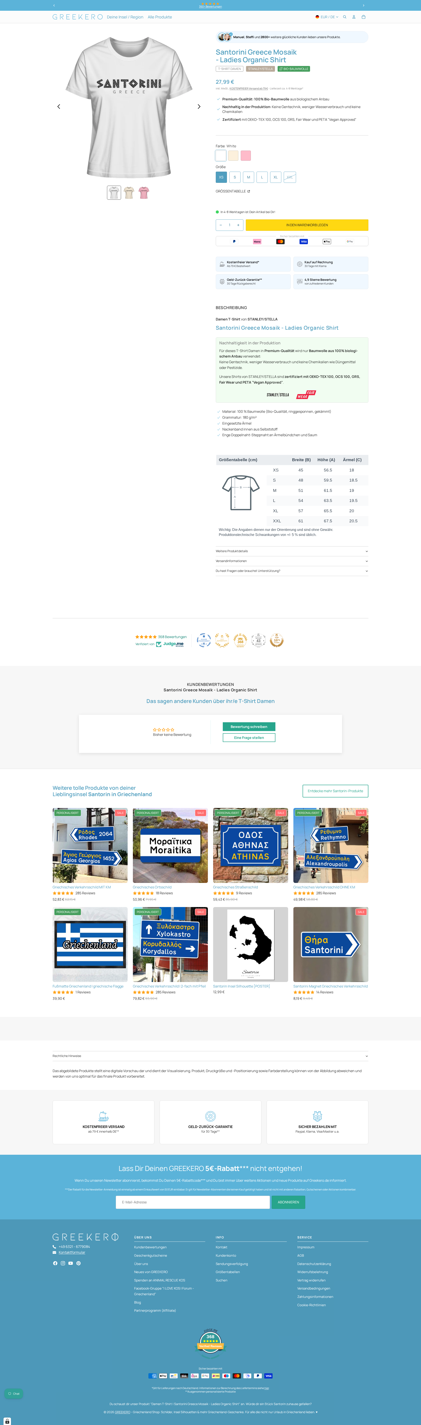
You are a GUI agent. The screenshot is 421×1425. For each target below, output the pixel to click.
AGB (300, 1255)
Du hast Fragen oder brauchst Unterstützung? (248, 571)
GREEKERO (122, 1412)
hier (266, 1388)
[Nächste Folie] (363, 5)
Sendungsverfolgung (232, 1263)
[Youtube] (70, 1263)
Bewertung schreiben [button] (249, 726)
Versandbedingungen (313, 1288)
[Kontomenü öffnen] (354, 17)
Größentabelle (231, 191)
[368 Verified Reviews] (210, 1361)
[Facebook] (55, 1263)
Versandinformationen (231, 561)
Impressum (305, 1247)
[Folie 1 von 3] (114, 192)
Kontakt (221, 1247)
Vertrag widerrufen (311, 1280)
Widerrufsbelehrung (312, 1272)
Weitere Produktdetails (232, 551)
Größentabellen (228, 1272)
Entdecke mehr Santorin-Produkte (335, 790)
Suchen (221, 1280)
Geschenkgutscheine (150, 1255)
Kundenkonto (226, 1255)
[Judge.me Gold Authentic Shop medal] (222, 640)
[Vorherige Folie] (54, 5)
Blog (137, 1302)
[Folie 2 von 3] (129, 192)
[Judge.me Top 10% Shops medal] (277, 640)
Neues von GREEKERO (151, 1272)
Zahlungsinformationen (315, 1296)
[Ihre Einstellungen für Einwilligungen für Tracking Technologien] (7, 1421)
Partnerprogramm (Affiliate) (155, 1310)
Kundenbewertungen (150, 1247)
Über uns (141, 1263)
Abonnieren (288, 1202)
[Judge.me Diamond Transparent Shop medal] (204, 640)
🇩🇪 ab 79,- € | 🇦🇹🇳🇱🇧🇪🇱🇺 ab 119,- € (210, 6)
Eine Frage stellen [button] (249, 737)
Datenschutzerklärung (314, 1263)
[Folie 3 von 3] (143, 192)
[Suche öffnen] (345, 17)
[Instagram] (63, 1263)
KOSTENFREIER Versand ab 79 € (249, 88)
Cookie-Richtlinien (311, 1305)
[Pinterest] (78, 1263)
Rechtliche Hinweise (67, 1056)
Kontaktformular (72, 1252)
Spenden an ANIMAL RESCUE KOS (159, 1280)
